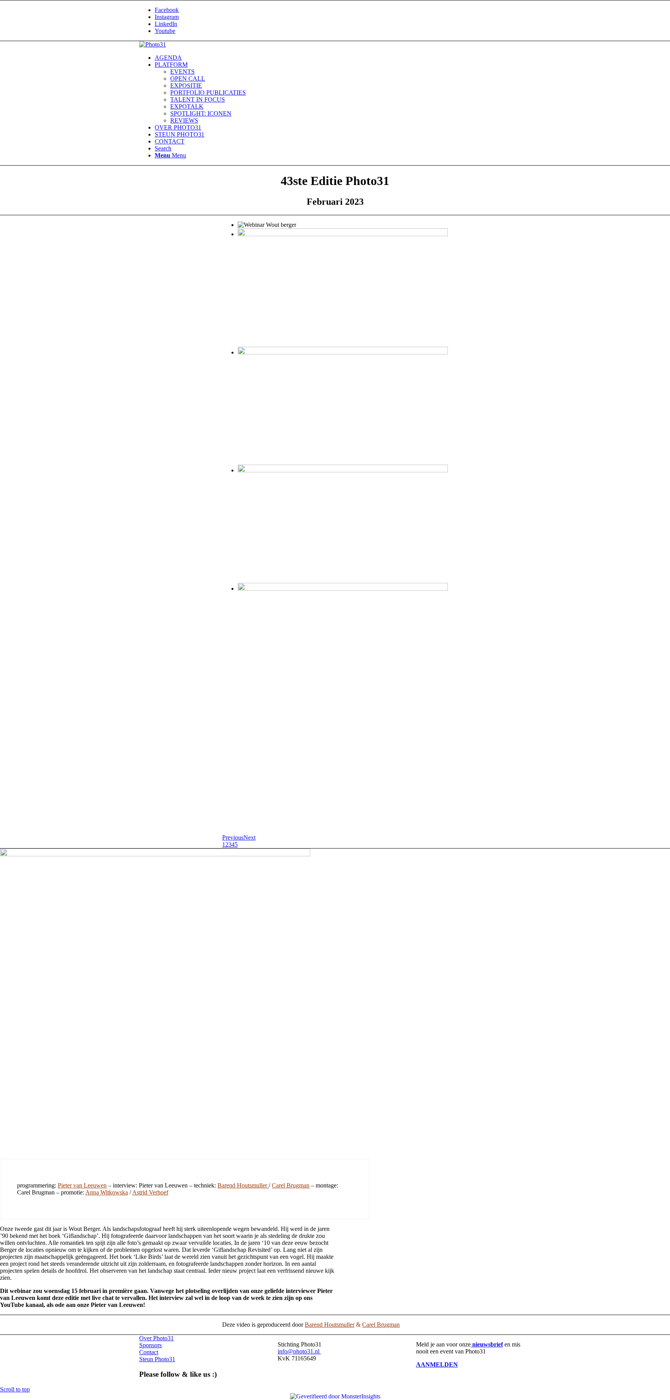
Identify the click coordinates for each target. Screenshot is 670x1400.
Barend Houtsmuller (243, 1185)
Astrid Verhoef (150, 1192)
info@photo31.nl (299, 1351)
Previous (232, 837)
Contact (148, 1352)
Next (249, 837)
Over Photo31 (156, 1338)
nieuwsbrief (487, 1344)
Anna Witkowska (106, 1192)
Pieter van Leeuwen (82, 1185)
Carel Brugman (290, 1185)
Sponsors (150, 1345)
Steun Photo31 (157, 1359)
